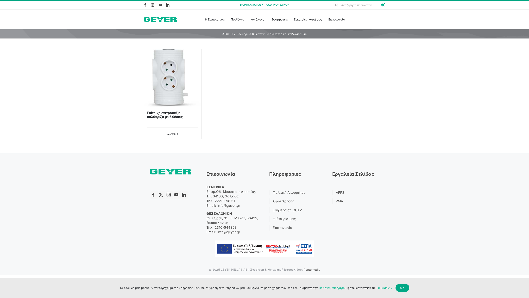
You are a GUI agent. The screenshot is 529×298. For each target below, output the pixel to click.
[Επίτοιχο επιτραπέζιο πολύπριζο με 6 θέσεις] (172, 78)
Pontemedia (312, 269)
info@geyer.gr (228, 205)
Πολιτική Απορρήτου (333, 288)
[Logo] (160, 19)
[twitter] (162, 195)
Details (174, 133)
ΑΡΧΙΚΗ (227, 34)
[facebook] (145, 5)
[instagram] (152, 5)
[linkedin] (167, 5)
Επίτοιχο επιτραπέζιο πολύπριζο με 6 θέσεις (165, 115)
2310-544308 (226, 227)
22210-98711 (225, 201)
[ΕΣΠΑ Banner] (264, 242)
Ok (402, 288)
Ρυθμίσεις (383, 288)
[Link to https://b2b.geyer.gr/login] (383, 5)
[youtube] (160, 5)
